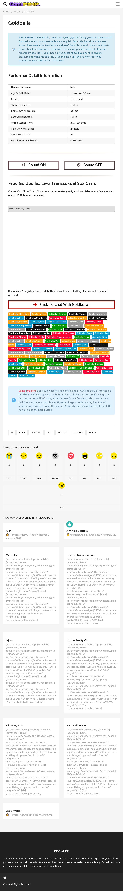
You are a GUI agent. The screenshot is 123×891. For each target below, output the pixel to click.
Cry (9, 478)
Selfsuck (78, 432)
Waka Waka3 (14, 811)
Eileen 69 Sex (14, 725)
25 (12, 432)
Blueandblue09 (76, 725)
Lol (84, 478)
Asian (22, 432)
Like (71, 478)
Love (99, 478)
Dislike (55, 478)
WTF (61, 507)
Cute (49, 432)
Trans (92, 432)
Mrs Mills (11, 555)
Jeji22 (9, 640)
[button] (5, 4)
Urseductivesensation (80, 555)
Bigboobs (36, 432)
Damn (39, 478)
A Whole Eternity (77, 531)
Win (114, 478)
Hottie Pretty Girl (77, 640)
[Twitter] (4, 877)
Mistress (63, 432)
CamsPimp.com (27, 391)
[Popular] (69, 524)
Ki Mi (9, 531)
